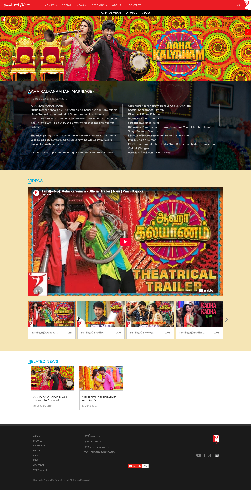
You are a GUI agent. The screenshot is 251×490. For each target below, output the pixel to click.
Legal (37, 455)
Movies (49, 5)
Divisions (98, 5)
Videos (146, 12)
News (80, 5)
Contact (135, 5)
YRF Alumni (40, 470)
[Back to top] (240, 479)
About (117, 5)
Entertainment (100, 447)
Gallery (38, 450)
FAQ (35, 460)
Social (66, 5)
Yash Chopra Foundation (100, 452)
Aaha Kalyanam (111, 12)
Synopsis (131, 12)
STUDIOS (93, 441)
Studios (95, 436)
